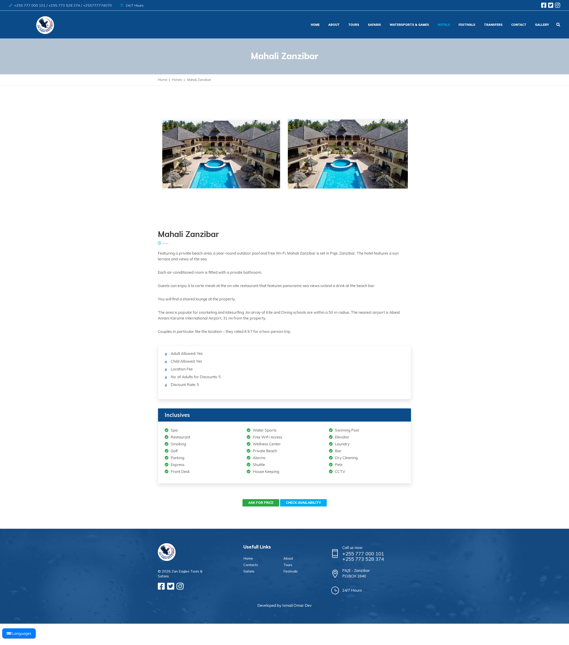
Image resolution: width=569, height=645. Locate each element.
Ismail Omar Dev (297, 605)
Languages (21, 633)
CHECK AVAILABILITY (303, 502)
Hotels (444, 24)
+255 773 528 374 (363, 559)
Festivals (467, 24)
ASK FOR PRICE (260, 502)
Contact (518, 24)
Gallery (542, 24)
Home (316, 24)
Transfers (493, 24)
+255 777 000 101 (363, 554)
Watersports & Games (409, 24)
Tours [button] (353, 24)
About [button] (334, 24)
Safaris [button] (374, 24)
